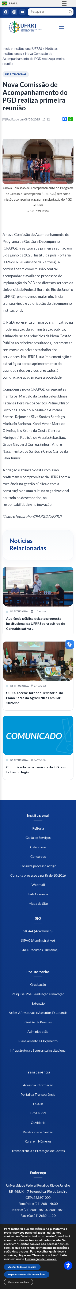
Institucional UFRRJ (28, 48)
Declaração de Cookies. (41, 1259)
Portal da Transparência (38, 1094)
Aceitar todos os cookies (22, 1267)
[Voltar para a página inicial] (25, 27)
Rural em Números (38, 1141)
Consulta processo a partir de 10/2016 (38, 875)
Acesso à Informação (38, 1085)
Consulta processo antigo (38, 866)
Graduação (38, 984)
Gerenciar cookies (18, 1282)
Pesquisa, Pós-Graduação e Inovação (38, 994)
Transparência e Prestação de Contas (38, 1151)
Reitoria (38, 828)
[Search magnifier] (70, 12)
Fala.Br (38, 1104)
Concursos (38, 856)
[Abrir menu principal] (63, 26)
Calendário (38, 847)
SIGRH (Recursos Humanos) (38, 950)
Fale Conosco (38, 894)
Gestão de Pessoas (38, 1022)
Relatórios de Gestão (38, 1132)
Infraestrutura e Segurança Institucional (38, 1050)
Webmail (38, 884)
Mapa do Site (38, 903)
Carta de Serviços (38, 837)
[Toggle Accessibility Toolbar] (68, 1265)
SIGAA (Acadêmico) (38, 931)
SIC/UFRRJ (38, 1113)
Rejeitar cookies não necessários (26, 1274)
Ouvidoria (38, 1122)
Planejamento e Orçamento (38, 1041)
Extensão (38, 1003)
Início (7, 48)
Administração (38, 1031)
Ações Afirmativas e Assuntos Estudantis (38, 1012)
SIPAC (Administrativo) (38, 940)
